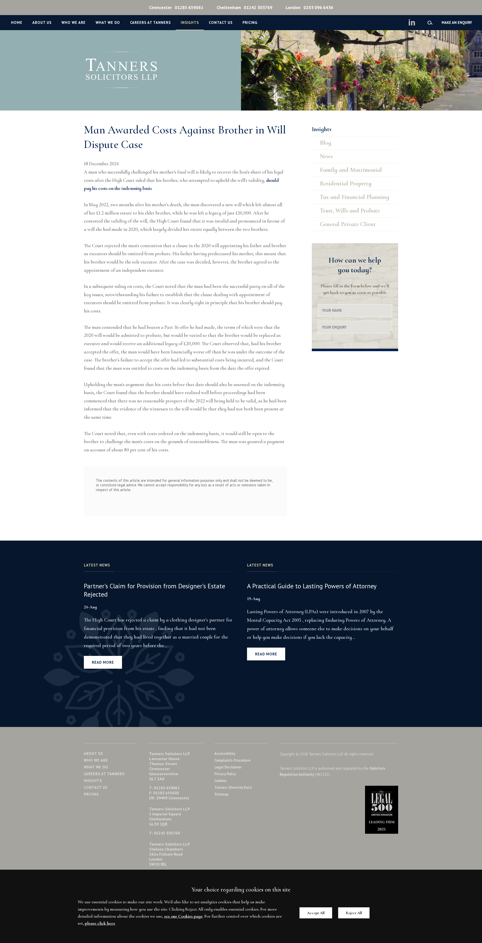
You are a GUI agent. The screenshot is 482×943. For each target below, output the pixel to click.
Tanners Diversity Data (233, 787)
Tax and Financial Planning (354, 197)
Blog (325, 142)
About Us (41, 22)
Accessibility (224, 753)
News (326, 156)
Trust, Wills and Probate (350, 210)
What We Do (108, 22)
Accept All (316, 912)
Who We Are (74, 22)
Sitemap (221, 794)
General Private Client (348, 224)
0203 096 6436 (309, 7)
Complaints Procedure (232, 760)
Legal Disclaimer (228, 767)
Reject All (354, 912)
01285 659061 (176, 7)
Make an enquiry (457, 22)
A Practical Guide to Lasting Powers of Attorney (312, 586)
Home (16, 22)
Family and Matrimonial (351, 170)
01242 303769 (244, 7)
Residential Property (346, 183)
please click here (100, 923)
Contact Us (220, 22)
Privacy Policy (225, 773)
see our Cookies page (183, 916)
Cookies (220, 780)
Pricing (250, 22)
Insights (190, 22)
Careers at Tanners (150, 22)
